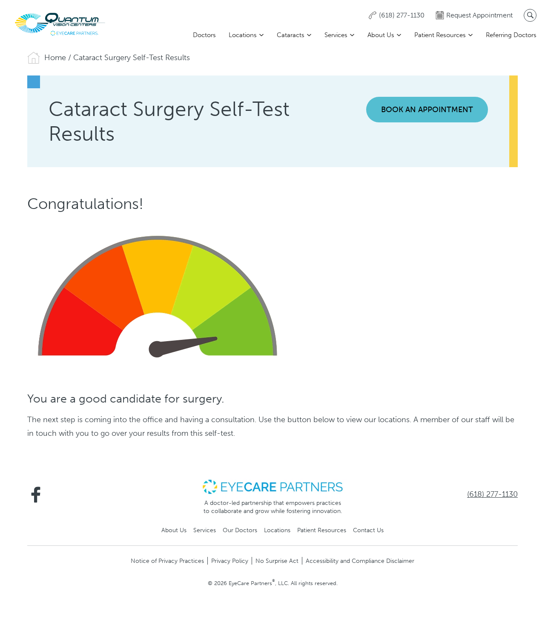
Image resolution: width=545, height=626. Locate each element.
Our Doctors (240, 530)
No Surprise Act (276, 561)
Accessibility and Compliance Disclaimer (360, 561)
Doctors (204, 35)
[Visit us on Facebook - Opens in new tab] (35, 494)
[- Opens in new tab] (272, 486)
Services (335, 35)
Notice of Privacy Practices (167, 561)
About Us (380, 35)
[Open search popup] (530, 15)
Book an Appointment (427, 109)
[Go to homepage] (60, 24)
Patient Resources (440, 35)
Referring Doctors (511, 35)
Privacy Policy (229, 561)
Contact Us (368, 530)
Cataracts (290, 35)
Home (55, 57)
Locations (243, 35)
